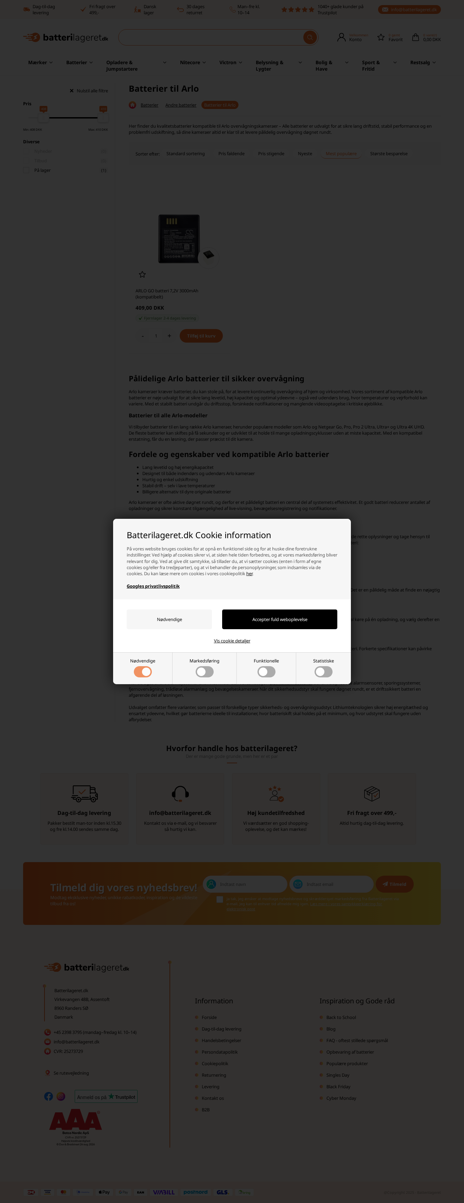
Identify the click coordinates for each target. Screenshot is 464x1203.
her (249, 573)
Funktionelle (266, 661)
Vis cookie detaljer (232, 641)
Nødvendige (142, 661)
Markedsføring (204, 661)
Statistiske (323, 661)
